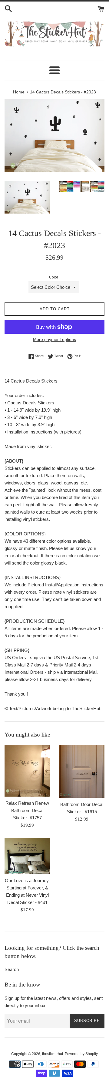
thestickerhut (52, 1054)
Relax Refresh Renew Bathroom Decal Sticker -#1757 (27, 810)
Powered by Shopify (81, 1054)
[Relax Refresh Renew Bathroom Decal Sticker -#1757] (27, 771)
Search (12, 969)
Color (53, 277)
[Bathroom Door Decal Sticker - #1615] (81, 771)
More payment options (54, 339)
